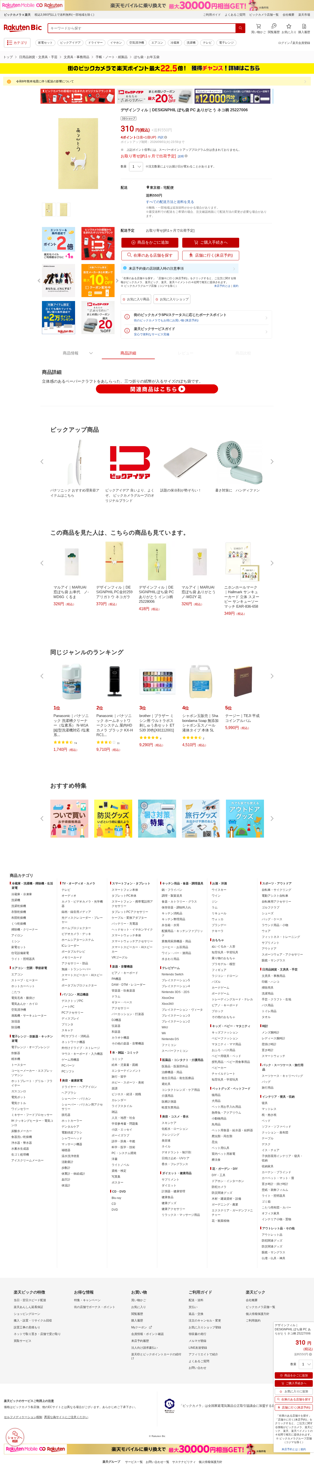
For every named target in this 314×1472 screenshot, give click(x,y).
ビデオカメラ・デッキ (76, 934)
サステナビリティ (184, 1462)
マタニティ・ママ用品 (226, 1044)
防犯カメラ (219, 1187)
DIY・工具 (218, 1175)
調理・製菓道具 (172, 895)
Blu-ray (116, 1198)
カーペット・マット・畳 (278, 1178)
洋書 (115, 1159)
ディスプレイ (70, 1018)
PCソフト (68, 1071)
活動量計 (67, 1162)
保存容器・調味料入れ (176, 907)
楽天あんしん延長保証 (28, 1307)
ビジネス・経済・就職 (126, 1094)
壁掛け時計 (269, 1044)
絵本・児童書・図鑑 (125, 1065)
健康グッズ (169, 1203)
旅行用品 (268, 1087)
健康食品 (167, 1197)
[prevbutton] (42, 461)
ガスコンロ (18, 1091)
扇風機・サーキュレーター (29, 1015)
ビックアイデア (70, 42)
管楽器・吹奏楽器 (123, 990)
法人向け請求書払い (144, 1347)
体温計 (66, 1185)
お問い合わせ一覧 (157, 1462)
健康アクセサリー (173, 1209)
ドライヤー (95, 42)
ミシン (15, 941)
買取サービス (22, 1341)
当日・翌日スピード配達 (30, 1300)
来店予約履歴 (140, 1341)
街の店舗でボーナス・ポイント (94, 1307)
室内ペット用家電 (223, 1154)
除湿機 (15, 1027)
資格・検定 (119, 1170)
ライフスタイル (122, 1106)
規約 (235, 285)
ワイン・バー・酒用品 (176, 953)
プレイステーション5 (176, 980)
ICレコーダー (70, 945)
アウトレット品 (272, 1234)
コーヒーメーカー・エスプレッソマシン (31, 1073)
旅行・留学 (119, 1076)
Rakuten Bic (23, 28)
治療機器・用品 (172, 1072)
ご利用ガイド (212, 14)
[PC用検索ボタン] (240, 28)
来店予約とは (222, 285)
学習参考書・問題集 (125, 1123)
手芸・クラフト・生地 (276, 999)
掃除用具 (268, 987)
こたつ (15, 992)
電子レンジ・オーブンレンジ (30, 1047)
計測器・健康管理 (173, 1191)
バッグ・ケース (272, 919)
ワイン (216, 895)
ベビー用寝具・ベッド (226, 1056)
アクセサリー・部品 (75, 963)
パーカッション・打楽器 (128, 1014)
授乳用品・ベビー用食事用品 (231, 1062)
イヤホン (116, 42)
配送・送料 (196, 1300)
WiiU (165, 1027)
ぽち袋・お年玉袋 (146, 57)
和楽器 (116, 1031)
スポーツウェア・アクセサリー (282, 954)
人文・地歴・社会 (123, 1118)
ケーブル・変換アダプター (129, 917)
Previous (36, 96)
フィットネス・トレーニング (281, 937)
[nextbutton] (271, 461)
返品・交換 (196, 1314)
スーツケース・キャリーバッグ (282, 1076)
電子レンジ (226, 42)
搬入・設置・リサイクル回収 (33, 1320)
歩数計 (66, 1168)
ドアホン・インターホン (228, 1181)
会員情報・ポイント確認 (147, 1334)
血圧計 (66, 1179)
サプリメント (170, 1179)
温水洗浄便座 (70, 1156)
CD (114, 1204)
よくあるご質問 (235, 14)
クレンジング (170, 1134)
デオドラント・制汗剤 (176, 1152)
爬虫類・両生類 (222, 1136)
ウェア (266, 931)
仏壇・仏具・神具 (273, 1258)
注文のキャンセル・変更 (205, 1320)
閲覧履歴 (137, 1314)
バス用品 (268, 1005)
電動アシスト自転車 (275, 895)
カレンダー (119, 1100)
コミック (117, 1059)
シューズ (268, 913)
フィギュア (219, 970)
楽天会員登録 (301, 43)
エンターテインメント (126, 1070)
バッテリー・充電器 (125, 923)
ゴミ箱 (266, 1201)
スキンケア (169, 1123)
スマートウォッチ (273, 1056)
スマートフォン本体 (125, 890)
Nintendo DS (170, 1039)
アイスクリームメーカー (27, 1160)
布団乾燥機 (18, 917)
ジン (215, 901)
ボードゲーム (220, 993)
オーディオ (69, 895)
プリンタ (67, 1024)
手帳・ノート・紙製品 (112, 57)
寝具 (265, 1103)
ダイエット (169, 1185)
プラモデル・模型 (223, 964)
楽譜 (115, 1088)
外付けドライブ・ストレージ (81, 1048)
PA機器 (116, 979)
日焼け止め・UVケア (175, 1158)
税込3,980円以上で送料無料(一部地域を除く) (64, 14)
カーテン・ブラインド (276, 1172)
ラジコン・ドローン (225, 976)
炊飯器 (15, 1053)
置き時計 (268, 1050)
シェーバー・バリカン (76, 1098)
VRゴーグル (120, 957)
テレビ (207, 42)
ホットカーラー (72, 1120)
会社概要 (288, 14)
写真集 (116, 1176)
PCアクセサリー (72, 1012)
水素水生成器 (20, 1148)
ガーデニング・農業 (225, 1204)
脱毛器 (66, 1115)
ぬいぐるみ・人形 (223, 946)
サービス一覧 (134, 1462)
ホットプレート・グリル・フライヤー (31, 1083)
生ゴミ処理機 (20, 1154)
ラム (215, 907)
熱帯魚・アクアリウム (226, 1112)
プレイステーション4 (176, 986)
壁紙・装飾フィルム (275, 1190)
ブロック (217, 1011)
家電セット (45, 42)
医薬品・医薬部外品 (175, 1066)
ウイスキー (219, 890)
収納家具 (268, 1166)
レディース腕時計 (273, 1038)
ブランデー (219, 925)
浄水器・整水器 (21, 1143)
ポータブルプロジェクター (79, 985)
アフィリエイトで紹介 (203, 1354)
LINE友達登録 (198, 1347)
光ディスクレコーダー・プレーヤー (82, 920)
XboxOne (168, 998)
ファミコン (169, 1045)
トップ (8, 57)
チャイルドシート (223, 1073)
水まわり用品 (170, 959)
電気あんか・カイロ (24, 1004)
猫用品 (216, 1095)
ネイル (166, 1146)
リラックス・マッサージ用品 (181, 1215)
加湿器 (15, 1021)
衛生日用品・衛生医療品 (178, 1078)
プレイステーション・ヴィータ (182, 1009)
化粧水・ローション (175, 1129)
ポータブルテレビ (73, 951)
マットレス (269, 1109)
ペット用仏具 (220, 1148)
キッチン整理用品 (173, 919)
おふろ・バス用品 (223, 1050)
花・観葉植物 (220, 1220)
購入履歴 (137, 1320)
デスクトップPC (72, 1001)
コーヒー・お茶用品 (175, 947)
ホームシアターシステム (78, 940)
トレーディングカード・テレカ (232, 999)
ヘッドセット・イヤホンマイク (132, 929)
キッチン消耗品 (172, 913)
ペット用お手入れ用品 (226, 1106)
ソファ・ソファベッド (276, 1126)
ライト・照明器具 (23, 959)
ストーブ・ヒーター (24, 980)
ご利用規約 (253, 1320)
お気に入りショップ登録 (205, 1327)
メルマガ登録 (197, 1341)
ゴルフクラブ (270, 907)
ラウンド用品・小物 (275, 925)
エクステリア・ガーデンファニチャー (232, 1213)
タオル (266, 1017)
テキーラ (217, 931)
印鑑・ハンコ (270, 981)
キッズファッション (225, 1032)
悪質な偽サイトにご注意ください (66, 1417)
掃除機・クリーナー (24, 929)
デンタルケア (70, 1126)
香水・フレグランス (175, 1164)
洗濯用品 (268, 993)
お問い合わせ (197, 1368)
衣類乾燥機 (18, 912)
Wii (164, 1033)
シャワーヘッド (72, 1138)
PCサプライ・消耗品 (75, 1036)
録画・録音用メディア (76, 912)
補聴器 (66, 1150)
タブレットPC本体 (124, 895)
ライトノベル (120, 1165)
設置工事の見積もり (27, 1327)
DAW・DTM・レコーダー (128, 984)
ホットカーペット (23, 986)
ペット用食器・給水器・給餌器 (232, 1130)
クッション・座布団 (275, 1132)
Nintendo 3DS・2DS (175, 992)
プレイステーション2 (176, 1021)
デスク (266, 1144)
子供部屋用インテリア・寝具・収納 (282, 1158)
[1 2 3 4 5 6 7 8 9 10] (136, 166)
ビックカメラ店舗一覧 (264, 14)
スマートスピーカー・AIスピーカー (82, 977)
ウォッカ (217, 919)
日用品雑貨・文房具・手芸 (38, 57)
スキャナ (67, 1030)
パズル (216, 981)
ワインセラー (20, 1109)
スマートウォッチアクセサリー (132, 941)
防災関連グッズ (222, 1193)
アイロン (17, 935)
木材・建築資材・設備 (226, 1198)
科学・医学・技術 (123, 1147)
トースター (18, 1065)
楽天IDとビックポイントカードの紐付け (156, 1356)
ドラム (116, 996)
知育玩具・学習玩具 (225, 952)
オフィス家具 (270, 1213)
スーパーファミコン (175, 1051)
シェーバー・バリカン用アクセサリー (82, 1107)
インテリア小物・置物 (276, 1219)
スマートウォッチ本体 (126, 935)
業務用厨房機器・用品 (176, 941)
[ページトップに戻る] (307, 866)
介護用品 (167, 1095)
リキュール (219, 913)
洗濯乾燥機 (18, 906)
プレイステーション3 (176, 1015)
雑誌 (115, 1112)
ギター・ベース (122, 1002)
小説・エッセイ (122, 1129)
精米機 (15, 1059)
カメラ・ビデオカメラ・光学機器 (82, 904)
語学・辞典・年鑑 (123, 1141)
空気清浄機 (136, 42)
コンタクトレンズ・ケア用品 (181, 1090)
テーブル (268, 1138)
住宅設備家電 (20, 953)
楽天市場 (304, 14)
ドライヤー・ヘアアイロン (79, 1087)
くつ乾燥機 (18, 923)
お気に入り (138, 1307)
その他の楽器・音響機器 (128, 1043)
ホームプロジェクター (76, 928)
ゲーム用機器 (70, 1059)
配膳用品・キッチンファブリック (182, 933)
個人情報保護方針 (257, 1314)
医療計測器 (169, 1101)
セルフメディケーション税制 (23, 1417)
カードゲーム (220, 987)
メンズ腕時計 (270, 1032)
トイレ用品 (269, 1011)
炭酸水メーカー (21, 1131)
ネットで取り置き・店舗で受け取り (37, 1334)
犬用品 (216, 1101)
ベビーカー (219, 1067)
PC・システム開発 (124, 1153)
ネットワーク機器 (73, 1042)
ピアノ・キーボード (125, 973)
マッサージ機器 (72, 1144)
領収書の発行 (197, 1334)
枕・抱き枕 (269, 1115)
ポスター (117, 1182)
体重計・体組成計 (73, 1173)
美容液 (166, 1140)
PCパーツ (68, 1065)
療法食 (216, 1159)
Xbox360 (168, 1004)
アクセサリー (120, 1008)
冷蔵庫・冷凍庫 (21, 894)
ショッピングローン (27, 1314)
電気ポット (18, 1097)
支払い (193, 1307)
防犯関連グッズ (272, 1240)
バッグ (266, 1081)
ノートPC (68, 1006)
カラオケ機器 (120, 1037)
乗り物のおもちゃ (223, 958)
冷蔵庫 (174, 42)
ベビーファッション (225, 1038)
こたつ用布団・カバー (276, 1207)
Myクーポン (139, 1327)
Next (277, 96)
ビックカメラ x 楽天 (17, 14)
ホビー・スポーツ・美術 (128, 1082)
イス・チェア (270, 1150)
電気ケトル (18, 1103)
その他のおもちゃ (223, 1017)
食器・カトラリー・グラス (179, 901)
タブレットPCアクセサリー (130, 912)
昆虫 (215, 1142)
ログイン (284, 43)
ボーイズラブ (120, 1135)
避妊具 (166, 1084)
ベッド (266, 1120)
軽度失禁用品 (170, 1107)
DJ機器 (116, 1020)
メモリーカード (72, 957)
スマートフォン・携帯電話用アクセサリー (132, 904)
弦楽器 (116, 1026)
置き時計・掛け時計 (275, 1184)
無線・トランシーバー (76, 969)
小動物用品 (219, 1118)
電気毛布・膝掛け (23, 998)
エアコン (157, 42)
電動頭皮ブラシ (72, 1132)
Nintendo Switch (172, 974)
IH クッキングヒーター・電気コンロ (32, 1123)
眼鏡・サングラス (273, 960)
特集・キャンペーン (87, 1300)
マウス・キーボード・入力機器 (82, 1054)
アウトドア (269, 948)
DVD (115, 1209)
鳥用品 (216, 1124)
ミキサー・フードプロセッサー (31, 1115)
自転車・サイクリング (276, 890)
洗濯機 (191, 42)
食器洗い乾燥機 (21, 1137)
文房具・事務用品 (76, 57)
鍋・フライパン (172, 890)
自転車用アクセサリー (276, 901)
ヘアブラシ (69, 1093)
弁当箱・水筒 (170, 925)
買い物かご (138, 1300)
